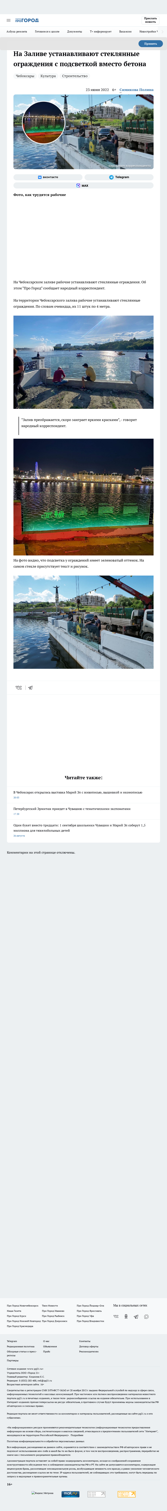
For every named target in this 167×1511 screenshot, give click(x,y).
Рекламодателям (89, 1351)
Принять (150, 43)
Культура (48, 76)
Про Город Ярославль (89, 1310)
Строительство (75, 76)
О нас (46, 1341)
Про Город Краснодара (20, 1326)
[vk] (19, 688)
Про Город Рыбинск (53, 1315)
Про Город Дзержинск (54, 1321)
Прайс (46, 1351)
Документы (74, 31)
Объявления (50, 1346)
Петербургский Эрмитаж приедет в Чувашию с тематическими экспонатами (72, 811)
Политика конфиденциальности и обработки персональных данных (45, 1441)
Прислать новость (150, 20)
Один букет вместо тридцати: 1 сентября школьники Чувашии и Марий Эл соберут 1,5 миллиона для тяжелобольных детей (79, 830)
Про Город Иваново (53, 1310)
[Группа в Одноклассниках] (126, 1316)
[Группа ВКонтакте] (47, 177)
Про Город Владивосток (90, 1321)
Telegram (12, 1341)
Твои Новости (50, 1305)
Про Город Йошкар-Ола (90, 1305)
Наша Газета (14, 1310)
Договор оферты (88, 1346)
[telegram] (32, 688)
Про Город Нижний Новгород (24, 1321)
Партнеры (13, 1360)
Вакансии (125, 31)
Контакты (84, 1341)
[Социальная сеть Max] (83, 185)
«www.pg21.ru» (35, 1368)
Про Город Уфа (85, 1315)
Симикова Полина (137, 89)
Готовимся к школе (47, 31)
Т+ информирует (101, 31)
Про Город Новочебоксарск (22, 1305)
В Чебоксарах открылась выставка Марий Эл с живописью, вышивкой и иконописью (77, 794)
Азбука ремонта (17, 31)
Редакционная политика (20, 1346)
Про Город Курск (16, 1315)
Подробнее (77, 1435)
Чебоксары (25, 76)
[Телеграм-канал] (119, 177)
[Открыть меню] (8, 20)
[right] (162, 32)
